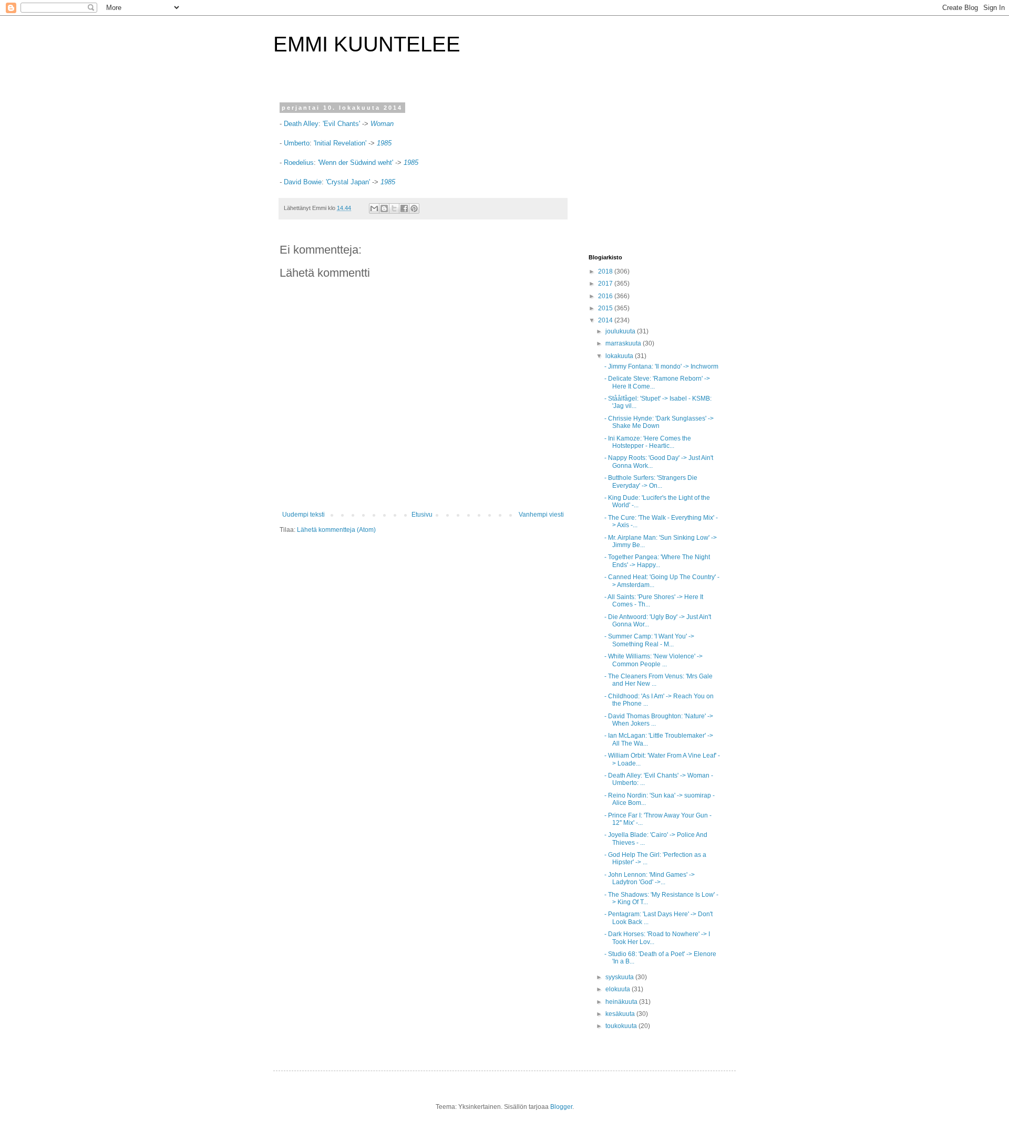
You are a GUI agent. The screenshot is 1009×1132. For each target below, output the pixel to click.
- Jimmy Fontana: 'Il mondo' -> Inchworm (661, 366)
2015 (606, 308)
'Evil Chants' (341, 124)
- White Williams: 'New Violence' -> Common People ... (653, 660)
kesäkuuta (620, 1014)
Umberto (297, 143)
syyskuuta (620, 977)
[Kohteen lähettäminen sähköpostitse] (374, 208)
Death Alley (301, 124)
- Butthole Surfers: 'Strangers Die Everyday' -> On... (650, 481)
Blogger (561, 1106)
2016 (606, 296)
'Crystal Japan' (348, 182)
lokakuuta (620, 356)
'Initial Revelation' (341, 143)
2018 (606, 271)
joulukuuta (621, 331)
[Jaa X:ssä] (394, 208)
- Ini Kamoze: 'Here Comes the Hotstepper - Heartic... (647, 442)
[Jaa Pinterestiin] (414, 208)
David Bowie (303, 182)
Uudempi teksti (303, 514)
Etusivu (422, 514)
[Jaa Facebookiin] (404, 208)
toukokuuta (622, 1026)
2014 (606, 320)
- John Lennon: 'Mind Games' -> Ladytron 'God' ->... (649, 878)
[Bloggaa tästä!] (384, 208)
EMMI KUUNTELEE (366, 44)
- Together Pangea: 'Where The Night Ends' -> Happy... (657, 560)
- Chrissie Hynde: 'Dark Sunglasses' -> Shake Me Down (659, 422)
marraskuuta (624, 343)
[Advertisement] (654, 170)
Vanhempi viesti (541, 514)
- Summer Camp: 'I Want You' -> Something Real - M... (649, 640)
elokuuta (618, 989)
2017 (606, 283)
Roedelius (299, 162)
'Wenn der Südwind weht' (355, 162)
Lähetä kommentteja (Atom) (336, 529)
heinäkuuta (622, 1001)
